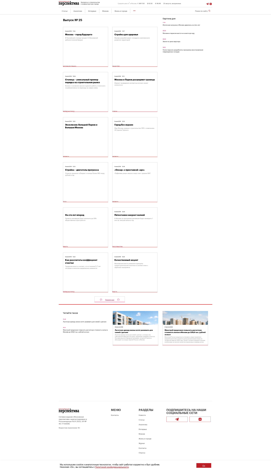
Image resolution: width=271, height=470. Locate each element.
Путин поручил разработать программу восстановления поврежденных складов (183, 51)
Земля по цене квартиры (171, 41)
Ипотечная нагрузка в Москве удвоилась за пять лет (181, 25)
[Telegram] (207, 3)
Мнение (105, 10)
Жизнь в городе (121, 10)
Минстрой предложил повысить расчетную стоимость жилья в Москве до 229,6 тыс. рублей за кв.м (85, 331)
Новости (142, 415)
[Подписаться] (211, 3)
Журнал (142, 443)
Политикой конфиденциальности (112, 466)
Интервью (92, 10)
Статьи (64, 10)
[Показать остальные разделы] (134, 10)
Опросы (142, 452)
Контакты (115, 415)
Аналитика (77, 10)
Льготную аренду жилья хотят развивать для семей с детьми (84, 321)
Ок (203, 465)
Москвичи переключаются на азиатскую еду (178, 33)
